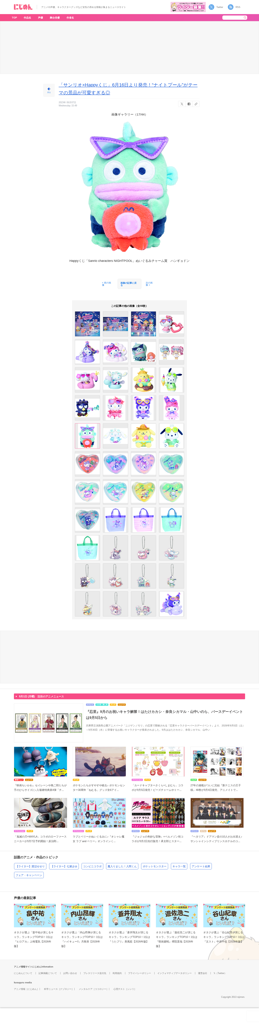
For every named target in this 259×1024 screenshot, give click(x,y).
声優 (40, 17)
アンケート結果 (201, 866)
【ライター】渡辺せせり (30, 866)
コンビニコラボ (92, 866)
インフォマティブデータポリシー (174, 973)
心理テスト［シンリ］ (124, 989)
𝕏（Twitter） (220, 973)
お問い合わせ (70, 973)
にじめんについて (23, 973)
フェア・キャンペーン (29, 875)
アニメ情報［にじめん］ (26, 989)
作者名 (70, 17)
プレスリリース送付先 (94, 973)
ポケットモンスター (154, 866)
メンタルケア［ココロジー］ (94, 989)
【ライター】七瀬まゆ (64, 866)
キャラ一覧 (179, 866)
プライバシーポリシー (139, 973)
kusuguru (19, 982)
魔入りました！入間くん (122, 866)
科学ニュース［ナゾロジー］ (59, 989)
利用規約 (117, 973)
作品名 (27, 17)
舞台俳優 (55, 17)
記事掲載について (48, 973)
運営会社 (202, 973)
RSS (238, 7)
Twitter (219, 7)
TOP (14, 17)
